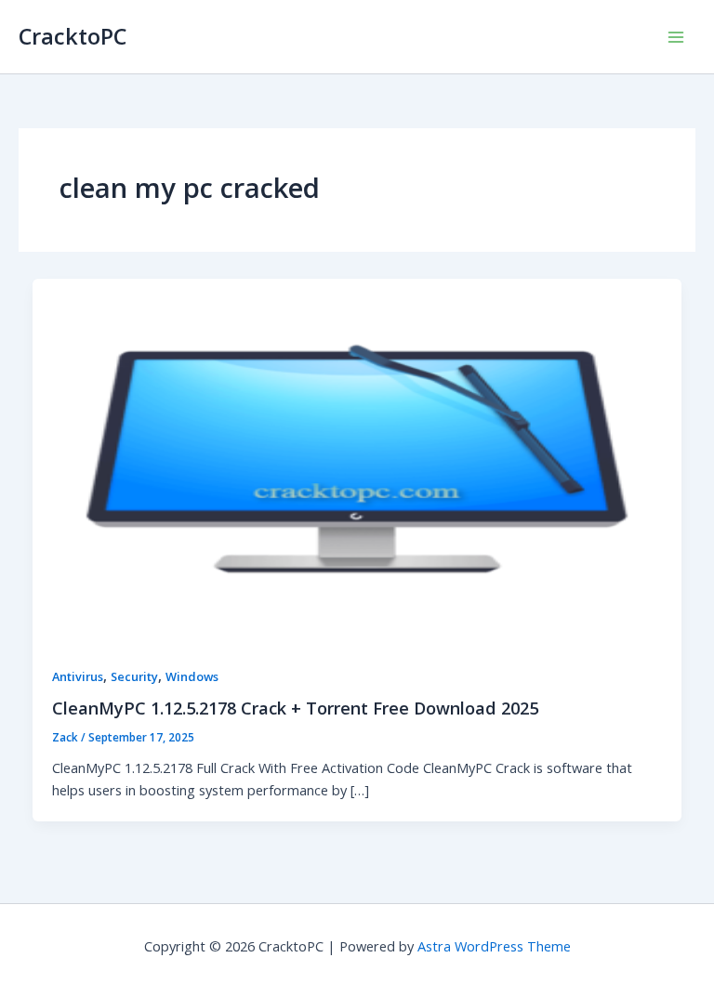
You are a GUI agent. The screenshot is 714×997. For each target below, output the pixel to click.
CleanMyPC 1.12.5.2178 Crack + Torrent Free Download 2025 (295, 708)
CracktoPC (72, 36)
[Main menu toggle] (675, 37)
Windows (191, 676)
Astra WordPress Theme (494, 946)
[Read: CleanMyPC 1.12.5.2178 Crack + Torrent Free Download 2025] (357, 459)
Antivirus (77, 676)
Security (134, 676)
